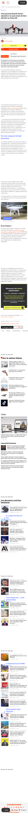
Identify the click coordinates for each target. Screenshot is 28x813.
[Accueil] (3, 3)
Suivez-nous (5, 56)
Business (3, 10)
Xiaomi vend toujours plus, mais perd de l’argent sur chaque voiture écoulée (17, 733)
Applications (16, 330)
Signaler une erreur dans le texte (10, 323)
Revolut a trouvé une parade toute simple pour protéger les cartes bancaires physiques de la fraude (18, 703)
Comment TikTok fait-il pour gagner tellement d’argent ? (17, 401)
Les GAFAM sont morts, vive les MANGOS (18, 656)
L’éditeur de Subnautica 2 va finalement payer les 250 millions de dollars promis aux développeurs (18, 725)
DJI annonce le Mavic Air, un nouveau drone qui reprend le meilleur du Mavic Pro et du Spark (17, 395)
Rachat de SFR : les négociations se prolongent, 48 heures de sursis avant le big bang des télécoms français (18, 685)
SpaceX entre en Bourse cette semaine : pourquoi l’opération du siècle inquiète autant (18, 677)
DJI (3, 330)
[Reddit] (16, 807)
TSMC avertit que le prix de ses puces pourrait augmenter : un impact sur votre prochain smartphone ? (18, 668)
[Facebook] (14, 807)
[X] (9, 807)
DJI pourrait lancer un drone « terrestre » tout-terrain (16, 378)
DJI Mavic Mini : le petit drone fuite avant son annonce (17, 370)
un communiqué (14, 108)
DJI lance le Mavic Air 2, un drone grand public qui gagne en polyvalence (18, 386)
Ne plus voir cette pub (7, 354)
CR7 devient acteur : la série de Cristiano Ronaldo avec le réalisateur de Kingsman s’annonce (12, 453)
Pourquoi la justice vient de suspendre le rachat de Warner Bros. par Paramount (18, 604)
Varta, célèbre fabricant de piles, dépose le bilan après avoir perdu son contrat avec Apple (14, 457)
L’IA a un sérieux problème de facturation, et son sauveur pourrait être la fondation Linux (18, 694)
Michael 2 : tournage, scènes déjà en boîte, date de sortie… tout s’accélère (18, 540)
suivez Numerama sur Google (12, 316)
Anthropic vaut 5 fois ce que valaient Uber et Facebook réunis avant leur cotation (18, 716)
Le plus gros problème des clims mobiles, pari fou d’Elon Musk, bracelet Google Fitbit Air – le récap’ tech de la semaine (14, 462)
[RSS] (19, 807)
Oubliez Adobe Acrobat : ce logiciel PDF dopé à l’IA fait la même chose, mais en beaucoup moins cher (18, 364)
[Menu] (8, 3)
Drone (8, 330)
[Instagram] (12, 807)
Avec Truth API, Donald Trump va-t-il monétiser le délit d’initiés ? (18, 622)
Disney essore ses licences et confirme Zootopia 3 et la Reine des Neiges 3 (18, 522)
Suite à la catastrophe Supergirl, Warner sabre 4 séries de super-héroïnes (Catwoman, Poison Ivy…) (16, 447)
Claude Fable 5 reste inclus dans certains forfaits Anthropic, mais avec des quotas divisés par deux (12, 467)
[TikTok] (7, 807)
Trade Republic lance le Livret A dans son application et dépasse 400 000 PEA (18, 509)
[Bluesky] (21, 807)
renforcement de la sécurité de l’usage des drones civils (12, 231)
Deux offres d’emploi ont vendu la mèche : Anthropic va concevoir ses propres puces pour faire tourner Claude (18, 548)
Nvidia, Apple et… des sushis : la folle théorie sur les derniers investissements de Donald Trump (18, 742)
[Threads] (23, 807)
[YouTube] (5, 807)
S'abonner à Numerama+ (13, 308)
